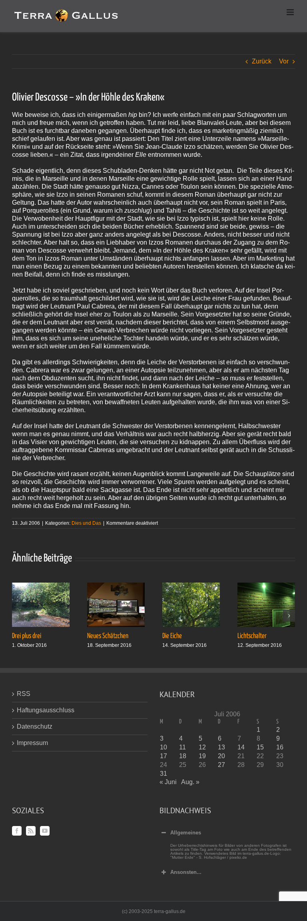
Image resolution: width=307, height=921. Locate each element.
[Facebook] (17, 831)
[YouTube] (45, 831)
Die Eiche (172, 636)
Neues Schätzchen (107, 636)
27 (221, 764)
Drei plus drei (26, 636)
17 (163, 756)
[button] (18, 616)
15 (260, 747)
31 (163, 773)
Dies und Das (86, 523)
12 (202, 747)
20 (221, 756)
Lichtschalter (252, 636)
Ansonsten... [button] (185, 872)
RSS (23, 693)
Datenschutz (34, 726)
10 (163, 747)
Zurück (261, 61)
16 (279, 747)
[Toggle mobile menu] (291, 12)
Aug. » (190, 782)
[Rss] (31, 831)
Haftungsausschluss (45, 710)
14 (241, 747)
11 (182, 747)
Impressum (32, 742)
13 (221, 747)
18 (182, 756)
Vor (284, 61)
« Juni (168, 782)
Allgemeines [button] (185, 833)
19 (202, 756)
